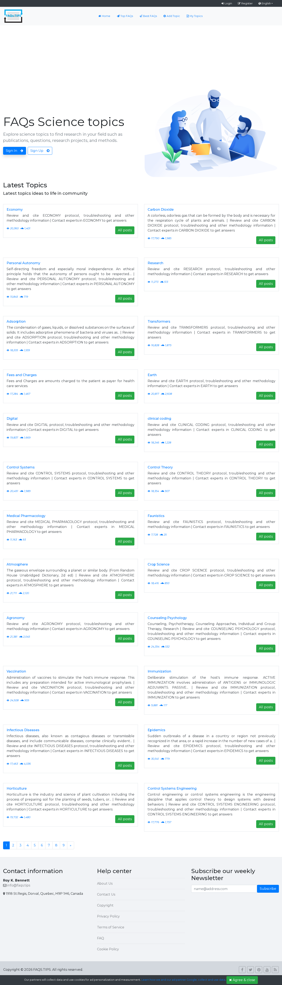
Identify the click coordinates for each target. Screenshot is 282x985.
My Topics (196, 16)
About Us (105, 883)
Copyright (105, 905)
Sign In (11, 151)
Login (228, 3)
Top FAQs (126, 16)
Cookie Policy (108, 949)
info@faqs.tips (18, 885)
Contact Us (106, 894)
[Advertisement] (141, 56)
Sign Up (36, 151)
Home (106, 16)
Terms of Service (110, 927)
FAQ (100, 938)
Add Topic (173, 16)
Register (247, 3)
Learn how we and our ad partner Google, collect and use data (183, 979)
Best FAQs (150, 16)
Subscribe (268, 889)
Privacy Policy (108, 916)
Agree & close (244, 980)
